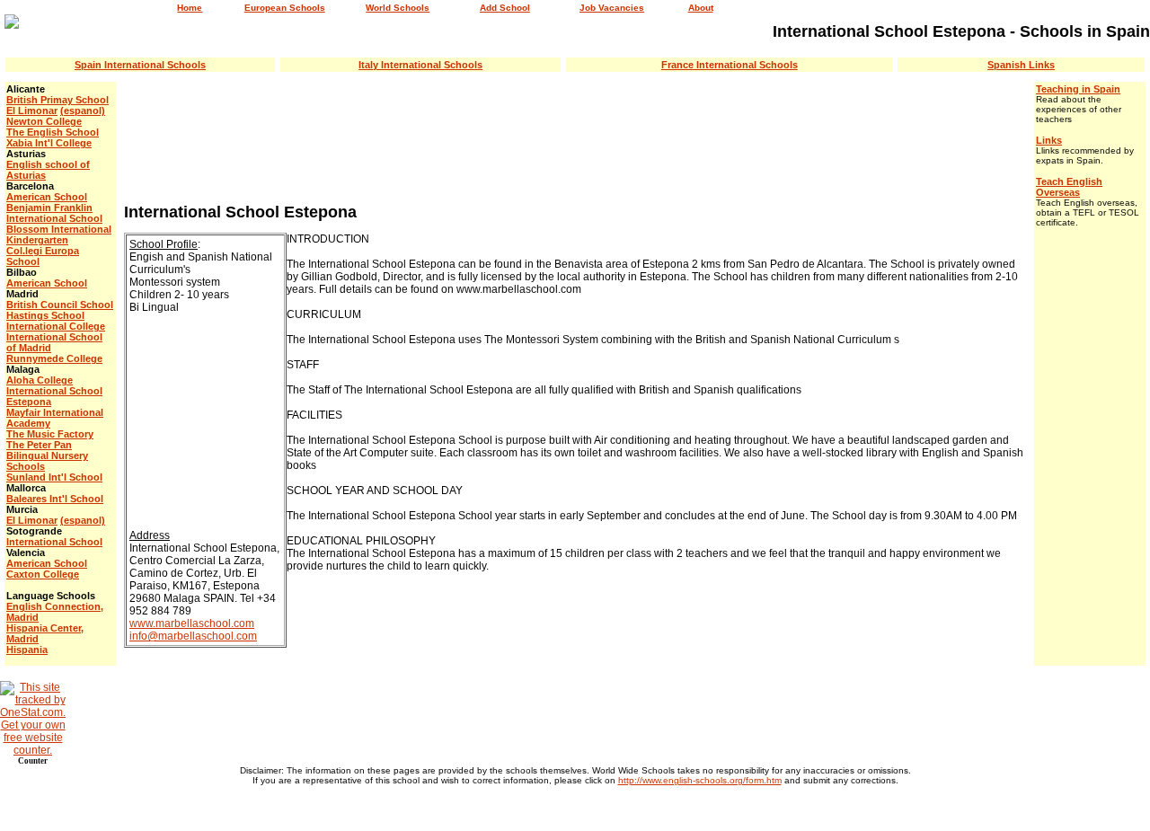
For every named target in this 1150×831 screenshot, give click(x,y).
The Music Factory (49, 434)
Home (189, 8)
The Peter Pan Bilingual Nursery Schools (47, 455)
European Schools (284, 8)
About (700, 8)
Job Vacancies (611, 8)
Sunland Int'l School (54, 477)
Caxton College (42, 574)
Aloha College (39, 380)
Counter (33, 760)
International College (55, 326)
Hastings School (45, 315)
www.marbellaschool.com (191, 623)
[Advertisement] (575, 137)
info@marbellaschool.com (193, 636)
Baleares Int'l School (54, 498)
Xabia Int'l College (49, 142)
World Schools (397, 8)
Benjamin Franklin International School (54, 213)
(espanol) (82, 110)
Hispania (27, 649)
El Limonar (32, 110)
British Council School (59, 304)
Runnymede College (54, 358)
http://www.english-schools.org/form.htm (700, 780)
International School (54, 541)
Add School (505, 8)
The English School (52, 132)
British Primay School (57, 99)
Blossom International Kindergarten (58, 234)
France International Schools (729, 64)
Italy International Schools (420, 64)
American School (46, 196)
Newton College (44, 121)
